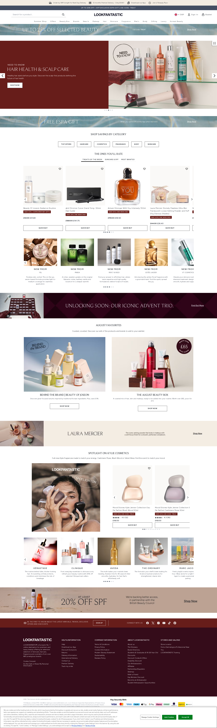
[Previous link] (25, 263)
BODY (136, 144)
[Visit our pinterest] (175, 623)
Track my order (67, 666)
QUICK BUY (43, 228)
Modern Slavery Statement (105, 653)
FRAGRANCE (121, 144)
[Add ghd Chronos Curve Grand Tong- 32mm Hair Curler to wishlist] (102, 169)
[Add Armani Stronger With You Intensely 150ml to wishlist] (144, 169)
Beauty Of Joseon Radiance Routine (39, 208)
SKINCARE (152, 144)
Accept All (185, 717)
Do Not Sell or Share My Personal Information (36, 665)
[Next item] (192, 199)
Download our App (69, 647)
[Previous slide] (2, 75)
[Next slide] (214, 75)
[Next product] (188, 497)
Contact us (66, 661)
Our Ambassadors (135, 664)
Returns (64, 653)
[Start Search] (63, 14)
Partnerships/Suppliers (136, 669)
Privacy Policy (100, 647)
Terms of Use (90, 726)
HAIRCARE (84, 144)
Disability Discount (135, 661)
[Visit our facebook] (147, 623)
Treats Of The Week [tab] (92, 159)
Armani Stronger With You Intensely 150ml (127, 208)
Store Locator (166, 644)
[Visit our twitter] (153, 623)
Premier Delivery (68, 664)
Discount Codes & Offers (137, 658)
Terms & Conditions (102, 644)
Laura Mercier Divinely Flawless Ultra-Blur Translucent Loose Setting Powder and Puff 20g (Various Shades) (169, 211)
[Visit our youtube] (164, 623)
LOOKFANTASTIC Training (170, 653)
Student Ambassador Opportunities (141, 683)
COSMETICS (102, 144)
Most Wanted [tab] (128, 159)
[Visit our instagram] (158, 623)
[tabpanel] (108, 199)
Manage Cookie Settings (150, 717)
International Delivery (70, 658)
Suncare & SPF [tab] (111, 159)
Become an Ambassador (137, 680)
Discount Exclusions (69, 650)
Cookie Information (102, 650)
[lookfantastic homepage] (108, 14)
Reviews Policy (100, 658)
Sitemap (131, 672)
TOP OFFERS (66, 144)
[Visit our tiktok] (169, 623)
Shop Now (15, 85)
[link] (192, 14)
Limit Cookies (169, 717)
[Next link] (192, 263)
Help (63, 644)
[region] (108, 717)
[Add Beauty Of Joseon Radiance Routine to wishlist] (60, 169)
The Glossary (132, 647)
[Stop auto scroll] (214, 43)
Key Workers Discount (136, 677)
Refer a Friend (133, 674)
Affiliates (131, 666)
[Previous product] (114, 497)
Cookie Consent (29, 661)
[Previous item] (25, 199)
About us (131, 644)
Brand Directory (134, 650)
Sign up (99, 623)
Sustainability (100, 655)
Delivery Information (69, 655)
